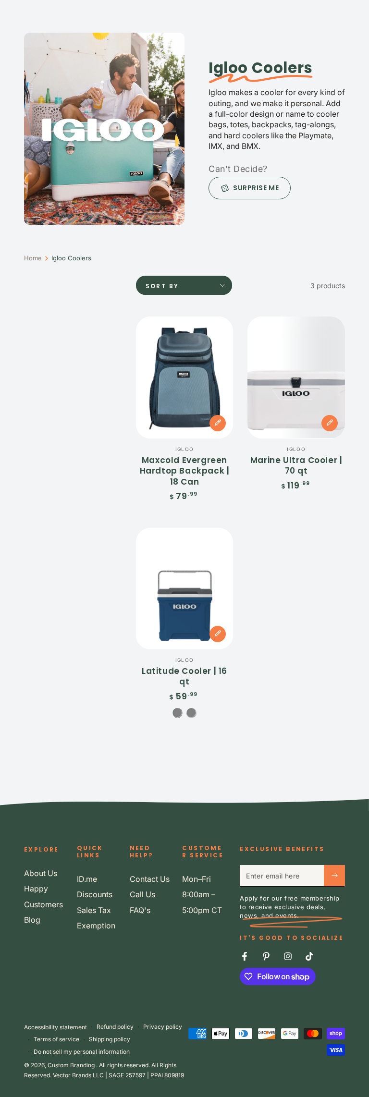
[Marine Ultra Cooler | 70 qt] (296, 377)
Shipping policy (109, 1039)
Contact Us (150, 879)
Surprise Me (256, 188)
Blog (32, 920)
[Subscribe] (334, 875)
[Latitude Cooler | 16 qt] (185, 588)
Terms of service (56, 1039)
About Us (40, 873)
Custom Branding (72, 1065)
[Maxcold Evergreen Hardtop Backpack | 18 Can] (185, 377)
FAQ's (140, 910)
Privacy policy (162, 1026)
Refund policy (115, 1026)
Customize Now (217, 423)
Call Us (142, 894)
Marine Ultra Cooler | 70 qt (296, 465)
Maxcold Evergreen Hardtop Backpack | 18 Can (185, 471)
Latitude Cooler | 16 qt (184, 676)
